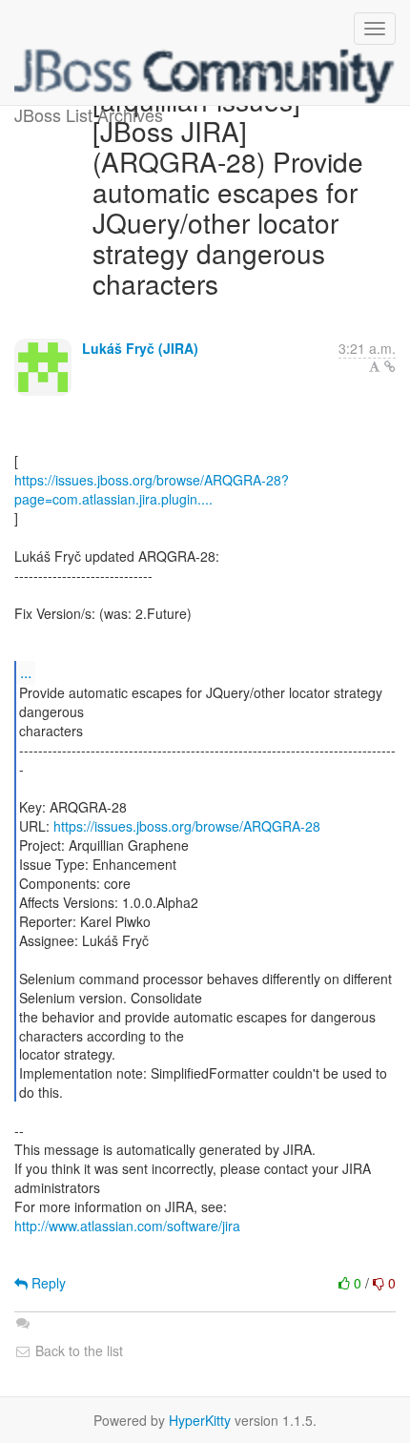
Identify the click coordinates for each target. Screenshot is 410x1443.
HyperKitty (200, 1420)
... (25, 672)
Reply (47, 1282)
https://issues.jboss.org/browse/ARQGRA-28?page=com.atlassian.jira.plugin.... (151, 489)
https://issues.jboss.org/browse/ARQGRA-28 (186, 825)
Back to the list (77, 1350)
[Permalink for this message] (390, 366)
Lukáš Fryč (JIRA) (140, 348)
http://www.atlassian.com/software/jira (127, 1225)
